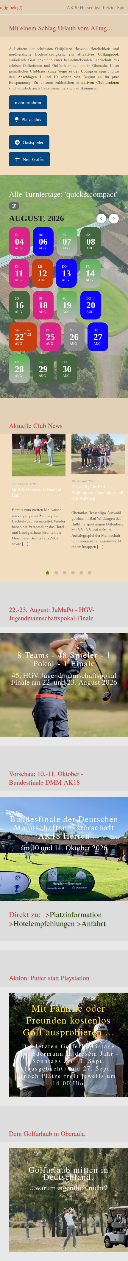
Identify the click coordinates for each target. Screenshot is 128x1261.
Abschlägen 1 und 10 (36, 76)
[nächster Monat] (114, 218)
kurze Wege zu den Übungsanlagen (77, 71)
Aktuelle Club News (36, 425)
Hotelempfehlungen (44, 923)
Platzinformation (76, 914)
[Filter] (14, 206)
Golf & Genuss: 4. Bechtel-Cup (37, 492)
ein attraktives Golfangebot (93, 54)
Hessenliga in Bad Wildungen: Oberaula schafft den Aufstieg (98, 492)
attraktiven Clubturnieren (98, 82)
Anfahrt (93, 923)
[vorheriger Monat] (101, 218)
